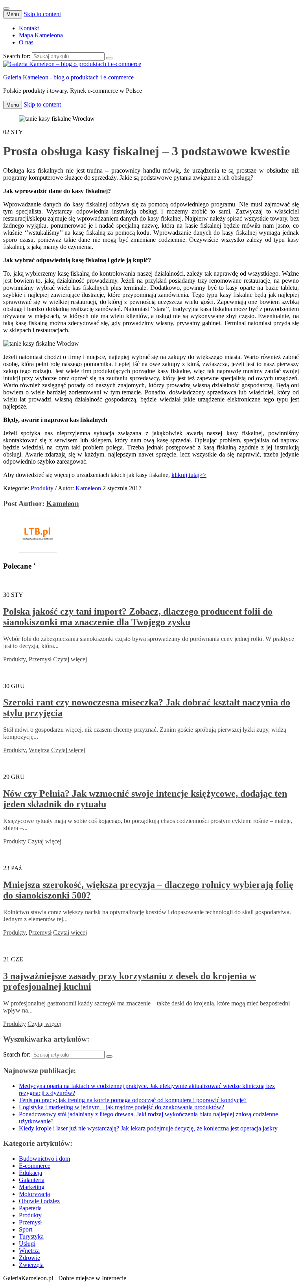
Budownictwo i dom (44, 1158)
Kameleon (88, 488)
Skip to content (42, 14)
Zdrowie (29, 1257)
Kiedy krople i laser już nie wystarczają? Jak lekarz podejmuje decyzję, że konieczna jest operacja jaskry (148, 1128)
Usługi (27, 1243)
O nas (26, 42)
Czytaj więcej (70, 659)
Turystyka (31, 1236)
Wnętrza (39, 750)
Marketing (31, 1187)
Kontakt (29, 28)
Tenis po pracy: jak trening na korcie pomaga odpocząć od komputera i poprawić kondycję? (133, 1100)
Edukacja (30, 1172)
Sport (25, 1229)
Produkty (42, 488)
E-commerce (34, 1165)
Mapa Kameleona (41, 35)
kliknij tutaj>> (188, 474)
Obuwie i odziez (39, 1201)
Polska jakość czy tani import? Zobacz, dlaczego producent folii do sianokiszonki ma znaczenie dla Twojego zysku (138, 616)
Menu (12, 14)
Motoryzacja (34, 1194)
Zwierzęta (31, 1264)
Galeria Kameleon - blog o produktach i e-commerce (68, 77)
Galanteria (31, 1179)
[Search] (109, 58)
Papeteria (30, 1208)
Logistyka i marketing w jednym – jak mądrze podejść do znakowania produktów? (121, 1107)
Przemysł (40, 659)
